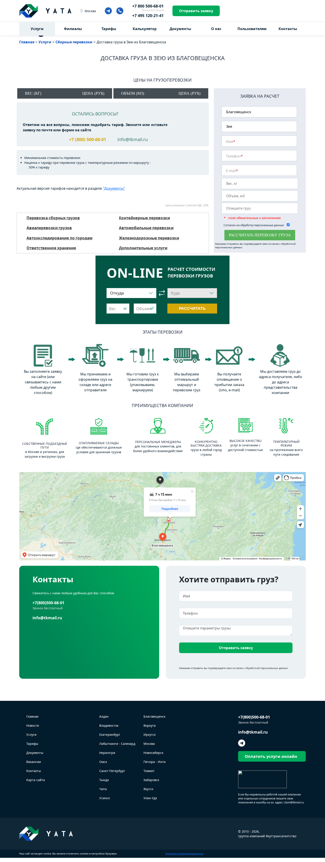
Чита (103, 789)
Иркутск (149, 734)
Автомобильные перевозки (146, 227)
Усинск (104, 798)
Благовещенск (154, 716)
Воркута (149, 725)
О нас (216, 28)
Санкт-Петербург (112, 771)
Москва (90, 11)
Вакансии (33, 762)
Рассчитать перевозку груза (260, 235)
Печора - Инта (154, 762)
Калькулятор (145, 28)
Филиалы (73, 28)
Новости (32, 725)
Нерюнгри (107, 753)
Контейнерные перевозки (144, 217)
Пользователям (252, 28)
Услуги (37, 28)
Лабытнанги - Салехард (117, 744)
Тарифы (108, 28)
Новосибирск (153, 753)
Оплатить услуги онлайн (271, 756)
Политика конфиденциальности (184, 853)
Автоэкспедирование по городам (59, 238)
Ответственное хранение (51, 247)
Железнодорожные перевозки (149, 238)
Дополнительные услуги (143, 247)
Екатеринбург (109, 734)
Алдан (104, 716)
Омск (103, 762)
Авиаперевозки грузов (49, 227)
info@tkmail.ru (132, 139)
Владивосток (109, 725)
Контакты (288, 28)
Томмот (149, 771)
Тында (104, 780)
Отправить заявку (196, 10)
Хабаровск (151, 780)
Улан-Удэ (150, 798)
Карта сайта (35, 780)
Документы (180, 28)
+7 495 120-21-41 (148, 15)
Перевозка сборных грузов (53, 217)
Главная (32, 716)
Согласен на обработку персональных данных (254, 225)
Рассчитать (192, 308)
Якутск (148, 789)
